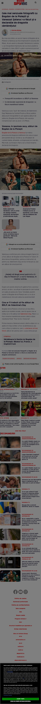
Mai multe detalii (10, 671)
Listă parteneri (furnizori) (8, 695)
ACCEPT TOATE (20, 699)
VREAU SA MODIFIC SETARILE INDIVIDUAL (20, 701)
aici (23, 678)
